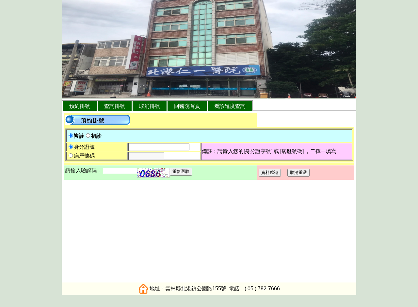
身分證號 (84, 147)
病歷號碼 (84, 156)
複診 (79, 136)
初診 (96, 136)
